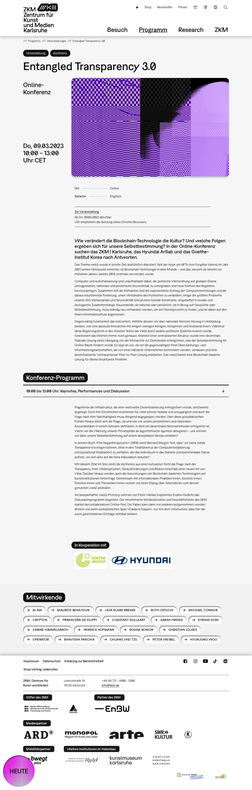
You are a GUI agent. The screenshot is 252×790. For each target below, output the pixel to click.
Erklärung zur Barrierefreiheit (84, 661)
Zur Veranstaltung (87, 211)
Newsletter (164, 7)
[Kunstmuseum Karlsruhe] (126, 760)
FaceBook (185, 661)
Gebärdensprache (205, 7)
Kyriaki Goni (208, 620)
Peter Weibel (164, 639)
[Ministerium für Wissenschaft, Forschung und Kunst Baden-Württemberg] (41, 709)
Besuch (117, 29)
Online (114, 188)
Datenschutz (52, 661)
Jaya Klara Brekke (120, 610)
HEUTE (19, 771)
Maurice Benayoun (73, 610)
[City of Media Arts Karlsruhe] (221, 776)
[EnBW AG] (112, 709)
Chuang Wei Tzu (123, 639)
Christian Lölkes (183, 629)
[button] (150, 127)
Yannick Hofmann (98, 629)
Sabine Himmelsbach (50, 629)
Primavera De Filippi (80, 620)
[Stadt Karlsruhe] (73, 708)
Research (191, 29)
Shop (148, 7)
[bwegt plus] (35, 760)
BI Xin (37, 610)
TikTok (215, 661)
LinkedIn (225, 661)
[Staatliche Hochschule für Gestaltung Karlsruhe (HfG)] (82, 760)
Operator (41, 639)
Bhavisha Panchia (79, 639)
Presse (182, 7)
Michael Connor (203, 610)
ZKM (221, 29)
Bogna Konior (141, 629)
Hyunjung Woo (203, 639)
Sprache (215, 7)
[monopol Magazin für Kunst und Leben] (81, 734)
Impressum (31, 661)
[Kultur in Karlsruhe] (188, 734)
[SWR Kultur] (164, 734)
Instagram (195, 661)
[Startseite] (45, 18)
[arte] (126, 734)
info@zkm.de (110, 685)
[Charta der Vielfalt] (190, 776)
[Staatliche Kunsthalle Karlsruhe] (161, 760)
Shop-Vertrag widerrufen (40, 669)
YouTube (205, 661)
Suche (225, 7)
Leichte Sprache (195, 7)
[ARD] (38, 734)
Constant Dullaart (128, 620)
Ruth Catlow (162, 610)
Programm (153, 29)
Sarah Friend (171, 620)
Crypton (40, 620)
